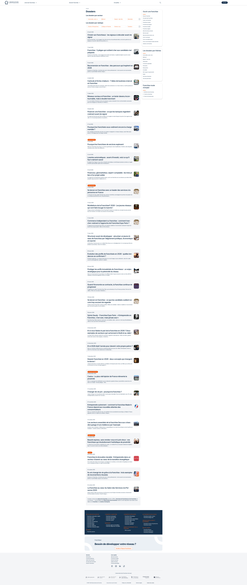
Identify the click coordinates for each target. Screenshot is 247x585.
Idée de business (114, 556)
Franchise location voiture (149, 516)
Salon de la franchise (90, 560)
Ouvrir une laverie (146, 37)
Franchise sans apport (147, 24)
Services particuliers (147, 78)
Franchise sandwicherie (92, 521)
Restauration (145, 67)
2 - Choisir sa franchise (147, 94)
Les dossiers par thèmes (152, 51)
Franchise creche (147, 525)
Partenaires (88, 556)
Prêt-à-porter (128, 530)
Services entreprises (147, 76)
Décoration (145, 65)
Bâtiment (103, 19)
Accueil (87, 8)
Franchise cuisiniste (129, 524)
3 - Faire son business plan (148, 96)
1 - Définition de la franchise (148, 92)
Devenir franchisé (146, 16)
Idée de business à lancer (148, 30)
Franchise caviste (110, 520)
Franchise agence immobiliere (112, 525)
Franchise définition (90, 558)
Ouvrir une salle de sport (148, 39)
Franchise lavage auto (148, 517)
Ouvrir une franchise (150, 11)
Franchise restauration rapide (93, 516)
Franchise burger (91, 518)
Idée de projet (145, 33)
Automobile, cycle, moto (93, 19)
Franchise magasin (146, 28)
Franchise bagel (90, 524)
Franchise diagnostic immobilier (113, 526)
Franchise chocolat (110, 518)
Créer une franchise (147, 20)
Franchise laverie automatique (131, 518)
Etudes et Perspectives (93, 26)
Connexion (225, 2)
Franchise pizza (90, 517)
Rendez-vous (117, 26)
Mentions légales (139, 582)
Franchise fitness (147, 529)
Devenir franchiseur (90, 563)
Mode (144, 74)
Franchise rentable (146, 26)
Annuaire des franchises (148, 18)
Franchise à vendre (147, 22)
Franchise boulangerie (111, 516)
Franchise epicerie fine (111, 517)
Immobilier (145, 69)
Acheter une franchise (147, 43)
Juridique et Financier (106, 26)
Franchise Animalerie (129, 523)
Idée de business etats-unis (148, 35)
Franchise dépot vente (130, 520)
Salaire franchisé (114, 561)
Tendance (130, 26)
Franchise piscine (91, 531)
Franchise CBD (128, 521)
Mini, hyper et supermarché (148, 72)
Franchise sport (128, 517)
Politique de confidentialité (126, 582)
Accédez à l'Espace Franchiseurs (123, 548)
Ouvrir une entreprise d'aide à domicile (150, 41)
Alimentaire (130, 19)
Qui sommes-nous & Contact (112, 582)
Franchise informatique (130, 516)
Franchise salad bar (91, 525)
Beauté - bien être (118, 19)
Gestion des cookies (150, 582)
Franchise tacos (90, 523)
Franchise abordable (115, 563)
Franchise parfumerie (148, 531)
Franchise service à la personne (151, 523)
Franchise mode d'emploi (149, 86)
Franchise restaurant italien (93, 527)
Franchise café (90, 520)
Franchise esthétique (148, 532)
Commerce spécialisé (147, 63)
